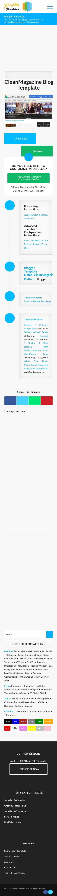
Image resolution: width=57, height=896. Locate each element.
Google (44, 676)
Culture (8, 702)
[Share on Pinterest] (47, 400)
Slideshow (11, 655)
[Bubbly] (16, 498)
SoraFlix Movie (11, 816)
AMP (6, 680)
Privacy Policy (18, 872)
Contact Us (9, 867)
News (31, 698)
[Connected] (40, 428)
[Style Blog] (16, 475)
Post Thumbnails (39, 368)
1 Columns (19, 711)
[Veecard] (16, 451)
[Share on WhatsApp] (35, 400)
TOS (6, 872)
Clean (16, 689)
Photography (43, 698)
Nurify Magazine (12, 822)
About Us (8, 861)
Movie (15, 698)
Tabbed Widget (38, 665)
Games (28, 705)
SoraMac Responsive (14, 800)
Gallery (23, 693)
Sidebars (39, 669)
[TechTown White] (40, 498)
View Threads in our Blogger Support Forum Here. (36, 244)
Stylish (43, 693)
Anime (23, 698)
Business (8, 705)
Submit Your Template (15, 850)
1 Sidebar (29, 343)
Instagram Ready (22, 673)
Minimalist (28, 686)
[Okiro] (16, 428)
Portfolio (40, 686)
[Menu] (48, 6)
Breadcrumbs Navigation (16, 665)
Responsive (19, 651)
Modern (25, 689)
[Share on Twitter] (22, 400)
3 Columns (45, 711)
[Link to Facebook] (45, 892)
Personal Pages (21, 702)
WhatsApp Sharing (29, 676)
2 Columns (32, 711)
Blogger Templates (14, 16)
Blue (34, 328)
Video (42, 702)
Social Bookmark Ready (29, 655)
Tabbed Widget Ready (36, 332)
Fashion (19, 705)
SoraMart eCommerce (15, 811)
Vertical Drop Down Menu (32, 658)
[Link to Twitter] (50, 892)
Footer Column (24, 669)
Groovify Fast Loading (15, 805)
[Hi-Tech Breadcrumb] (40, 475)
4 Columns (9, 715)
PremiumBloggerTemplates (37, 301)
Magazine (16, 686)
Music (34, 702)
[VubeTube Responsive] (40, 451)
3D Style (34, 693)
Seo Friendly (33, 651)
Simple (7, 689)
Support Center (11, 856)
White (27, 361)
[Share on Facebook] (10, 400)
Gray (45, 354)
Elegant (44, 335)
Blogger (28, 325)
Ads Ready (47, 651)
